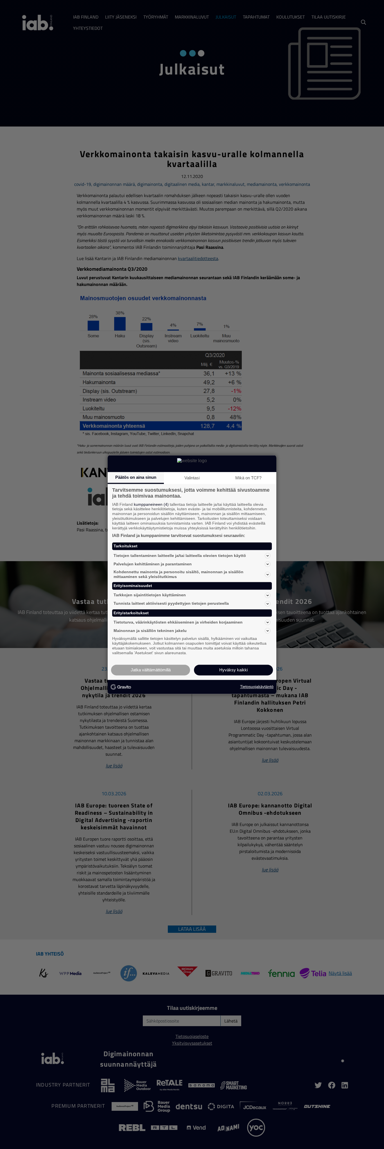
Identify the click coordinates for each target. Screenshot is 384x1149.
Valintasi (192, 477)
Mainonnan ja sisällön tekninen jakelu (150, 630)
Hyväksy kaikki (233, 669)
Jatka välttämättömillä (151, 669)
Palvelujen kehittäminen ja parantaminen (153, 564)
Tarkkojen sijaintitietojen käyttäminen (150, 595)
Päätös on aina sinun (135, 477)
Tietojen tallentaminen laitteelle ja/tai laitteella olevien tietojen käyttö (180, 555)
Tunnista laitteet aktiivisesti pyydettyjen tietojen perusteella (171, 603)
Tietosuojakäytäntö (257, 687)
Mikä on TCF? (248, 477)
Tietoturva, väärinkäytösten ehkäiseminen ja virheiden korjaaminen (178, 622)
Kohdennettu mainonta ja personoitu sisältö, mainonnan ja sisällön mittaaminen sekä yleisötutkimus (178, 574)
